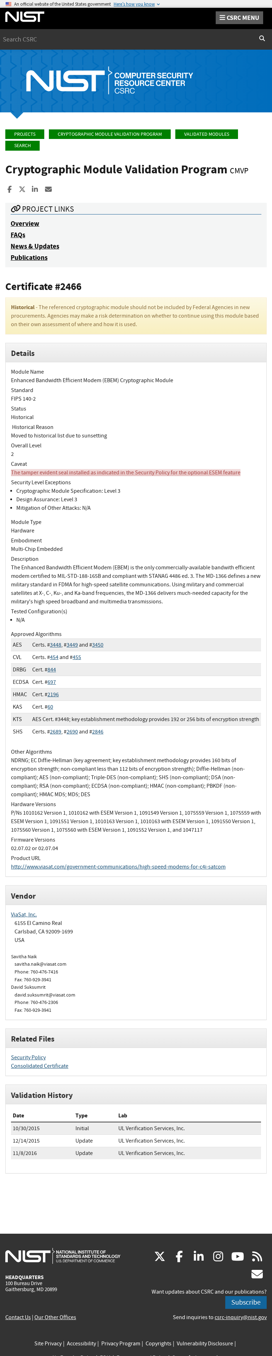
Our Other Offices (55, 1317)
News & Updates (35, 246)
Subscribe (246, 1302)
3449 (72, 644)
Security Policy (28, 1057)
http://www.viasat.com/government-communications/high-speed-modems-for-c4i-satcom (118, 866)
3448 (55, 644)
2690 (72, 731)
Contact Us (18, 1317)
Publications (29, 257)
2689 (55, 731)
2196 (53, 694)
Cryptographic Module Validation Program (110, 134)
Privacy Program (120, 1343)
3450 (97, 644)
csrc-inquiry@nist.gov (241, 1317)
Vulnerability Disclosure (205, 1343)
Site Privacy (48, 1343)
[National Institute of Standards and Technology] (62, 1255)
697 (51, 682)
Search (22, 145)
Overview (25, 223)
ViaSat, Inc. (24, 914)
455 (77, 657)
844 (51, 669)
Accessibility (81, 1343)
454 (54, 657)
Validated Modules (206, 134)
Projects (24, 134)
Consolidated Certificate (39, 1066)
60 (50, 706)
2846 (97, 731)
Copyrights (158, 1343)
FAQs (18, 234)
